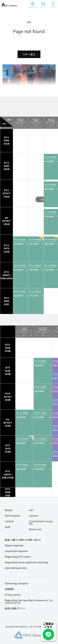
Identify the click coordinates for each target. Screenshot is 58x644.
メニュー (53, 7)
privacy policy (13, 594)
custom (9, 521)
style (7, 526)
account (33, 515)
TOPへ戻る (29, 54)
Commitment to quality (41, 522)
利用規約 (9, 589)
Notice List (35, 529)
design (9, 510)
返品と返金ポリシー (15, 608)
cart (31, 510)
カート (43, 7)
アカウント (33, 7)
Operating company (16, 583)
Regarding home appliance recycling (26, 562)
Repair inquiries (14, 545)
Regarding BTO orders (18, 556)
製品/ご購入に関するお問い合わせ (23, 539)
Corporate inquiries (16, 551)
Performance (12, 515)
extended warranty (16, 567)
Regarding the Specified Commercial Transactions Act (29, 601)
